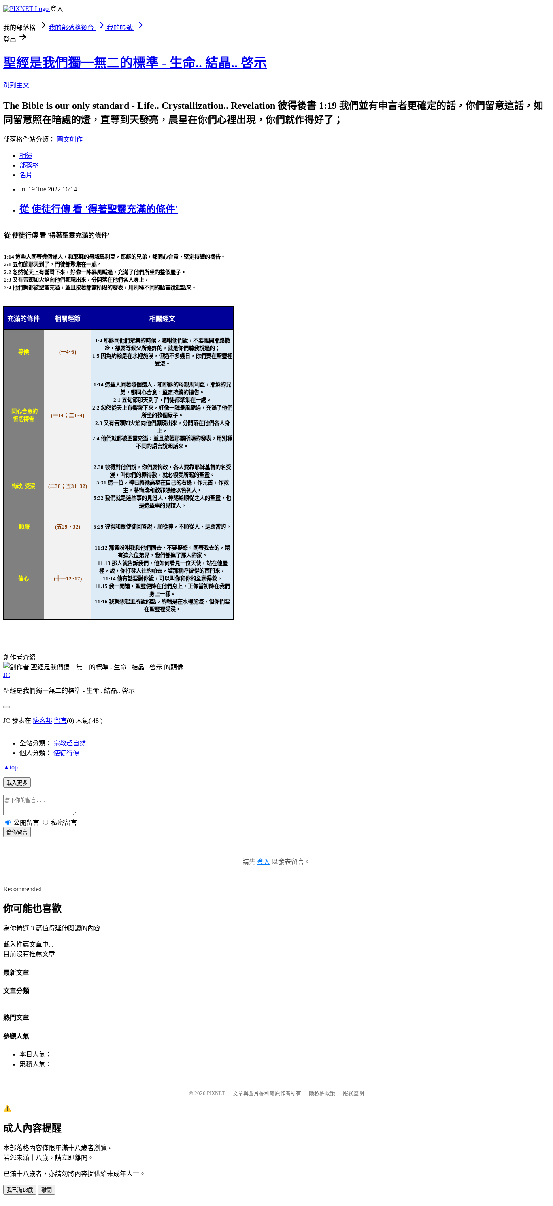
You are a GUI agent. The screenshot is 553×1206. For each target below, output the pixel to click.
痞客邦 (42, 720)
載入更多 (17, 783)
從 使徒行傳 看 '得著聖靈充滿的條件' (98, 209)
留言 (60, 720)
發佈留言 (17, 832)
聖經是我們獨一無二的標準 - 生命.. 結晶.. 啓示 (135, 62)
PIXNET (216, 1093)
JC (6, 674)
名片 (25, 175)
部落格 (29, 165)
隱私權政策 (322, 1093)
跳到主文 (16, 85)
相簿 (25, 155)
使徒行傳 (66, 753)
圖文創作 (70, 139)
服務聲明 (353, 1093)
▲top (10, 767)
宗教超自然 (69, 743)
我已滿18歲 (19, 1190)
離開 (46, 1190)
